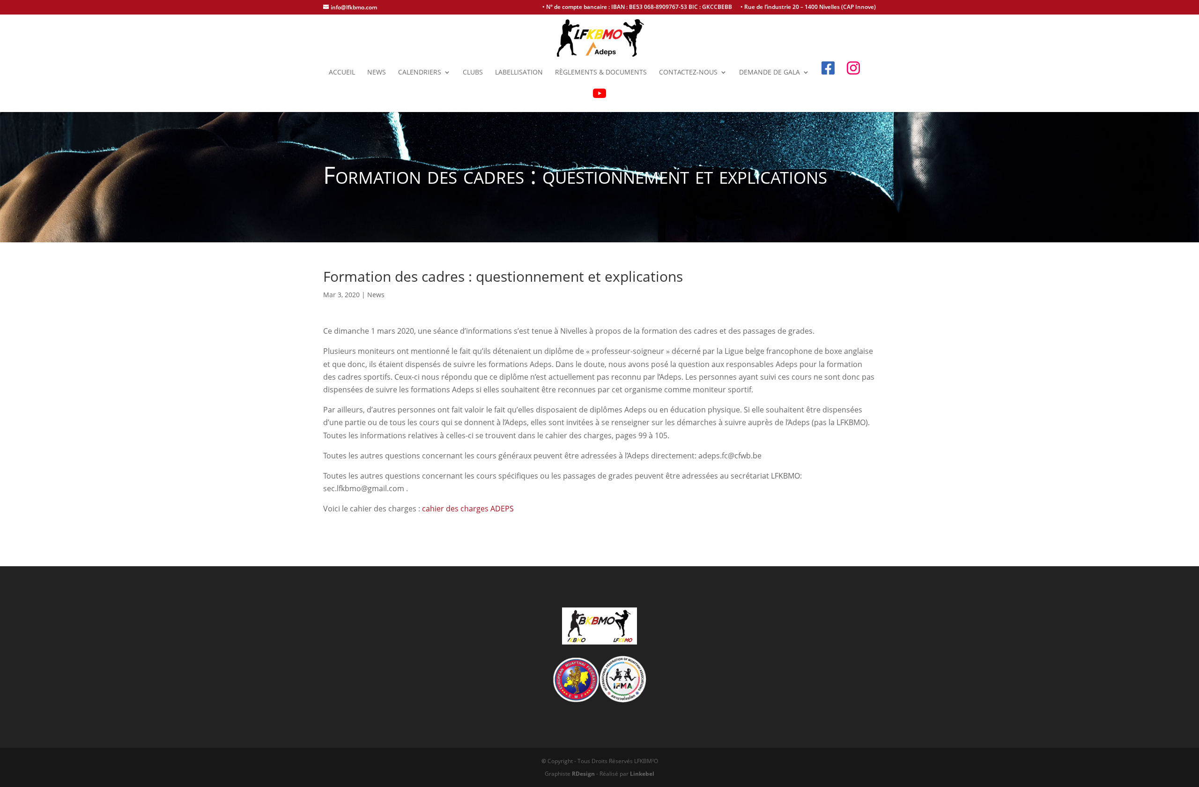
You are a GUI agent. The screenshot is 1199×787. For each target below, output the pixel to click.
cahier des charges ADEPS (468, 508)
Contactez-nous (688, 72)
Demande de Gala (769, 72)
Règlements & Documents (601, 72)
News (376, 72)
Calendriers (419, 72)
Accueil (342, 72)
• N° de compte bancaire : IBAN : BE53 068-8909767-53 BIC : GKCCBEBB (637, 7)
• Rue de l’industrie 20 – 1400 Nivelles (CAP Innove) (808, 7)
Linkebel (642, 774)
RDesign (583, 774)
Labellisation (519, 72)
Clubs (473, 72)
